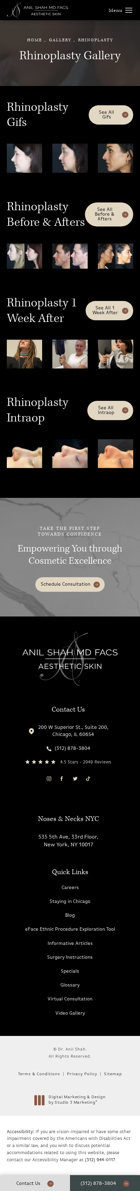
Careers (70, 887)
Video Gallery (70, 1013)
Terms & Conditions (39, 1074)
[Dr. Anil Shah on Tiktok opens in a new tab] (87, 778)
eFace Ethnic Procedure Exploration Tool (70, 929)
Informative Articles (70, 943)
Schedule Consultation (65, 584)
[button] (129, 10)
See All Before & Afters (105, 214)
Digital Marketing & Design (77, 1100)
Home (34, 40)
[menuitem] (49, 778)
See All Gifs (106, 115)
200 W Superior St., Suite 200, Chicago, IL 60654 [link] (73, 731)
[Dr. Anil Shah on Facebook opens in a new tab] (61, 778)
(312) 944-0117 (100, 1160)
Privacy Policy (82, 1074)
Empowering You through (70, 546)
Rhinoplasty (95, 40)
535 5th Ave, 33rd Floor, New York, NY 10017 (68, 841)
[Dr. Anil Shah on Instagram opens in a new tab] (48, 778)
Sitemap (113, 1074)
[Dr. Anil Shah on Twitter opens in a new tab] (74, 778)
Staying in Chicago (70, 901)
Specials (70, 971)
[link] (68, 748)
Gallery (60, 40)
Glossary (70, 985)
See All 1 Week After (105, 311)
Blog (70, 915)
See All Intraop (106, 410)
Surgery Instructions (70, 957)
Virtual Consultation (70, 999)
